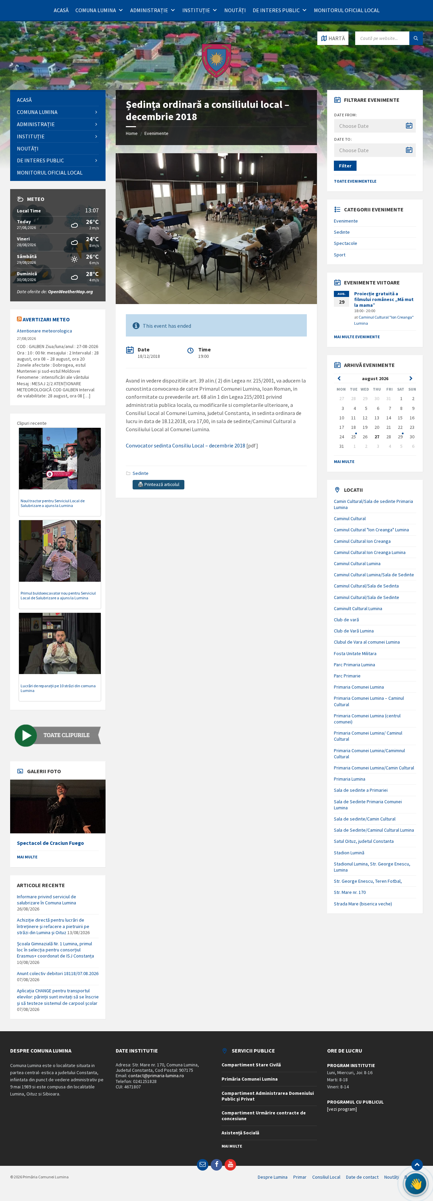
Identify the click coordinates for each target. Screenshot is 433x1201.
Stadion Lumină (349, 853)
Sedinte (141, 473)
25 (353, 437)
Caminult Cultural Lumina (358, 608)
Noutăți (235, 10)
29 (400, 437)
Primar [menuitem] (299, 1177)
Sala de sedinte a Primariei (361, 790)
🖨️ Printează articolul (158, 484)
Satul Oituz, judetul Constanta (364, 841)
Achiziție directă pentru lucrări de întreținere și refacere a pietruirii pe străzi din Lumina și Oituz (53, 926)
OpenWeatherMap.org (70, 291)
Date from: (345, 114)
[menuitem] (58, 100)
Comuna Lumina (95, 10)
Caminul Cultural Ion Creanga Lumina (370, 552)
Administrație (149, 10)
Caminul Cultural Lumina (357, 563)
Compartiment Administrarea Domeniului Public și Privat (268, 1096)
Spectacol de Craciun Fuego (50, 843)
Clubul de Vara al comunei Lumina (367, 642)
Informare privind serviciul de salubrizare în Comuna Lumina (46, 900)
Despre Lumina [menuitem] (273, 1177)
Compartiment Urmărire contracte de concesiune (264, 1116)
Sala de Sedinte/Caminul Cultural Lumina (374, 830)
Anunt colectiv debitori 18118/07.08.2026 (57, 973)
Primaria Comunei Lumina (359, 687)
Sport (339, 255)
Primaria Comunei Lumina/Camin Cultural (374, 768)
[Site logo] (216, 76)
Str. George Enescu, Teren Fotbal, (368, 881)
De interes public (276, 10)
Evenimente (156, 133)
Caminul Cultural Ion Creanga (362, 541)
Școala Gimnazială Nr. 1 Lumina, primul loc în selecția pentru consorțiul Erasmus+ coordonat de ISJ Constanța (55, 950)
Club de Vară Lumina (354, 631)
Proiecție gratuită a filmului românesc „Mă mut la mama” (384, 299)
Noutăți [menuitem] (391, 1177)
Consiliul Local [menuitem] (326, 1177)
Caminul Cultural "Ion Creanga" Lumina (371, 530)
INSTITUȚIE (196, 10)
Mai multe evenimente (357, 336)
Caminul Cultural (350, 518)
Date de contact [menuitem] (362, 1177)
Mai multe (27, 856)
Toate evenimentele (355, 181)
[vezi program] (342, 1109)
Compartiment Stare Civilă (251, 1065)
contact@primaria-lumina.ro (156, 1075)
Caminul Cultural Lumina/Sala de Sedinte (374, 575)
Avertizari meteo (46, 319)
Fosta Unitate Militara (355, 653)
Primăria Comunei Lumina (250, 1079)
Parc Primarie (347, 676)
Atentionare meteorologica (44, 331)
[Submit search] (416, 38)
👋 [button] (415, 1183)
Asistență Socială (240, 1133)
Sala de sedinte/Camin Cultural (364, 819)
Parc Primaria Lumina (354, 665)
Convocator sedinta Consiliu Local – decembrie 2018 (185, 445)
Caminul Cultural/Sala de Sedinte (366, 597)
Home (132, 133)
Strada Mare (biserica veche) (363, 904)
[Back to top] (417, 1165)
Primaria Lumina (349, 779)
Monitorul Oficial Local (347, 10)
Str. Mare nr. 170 (350, 892)
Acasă (61, 10)
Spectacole (345, 243)
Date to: (343, 139)
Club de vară (346, 620)
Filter (345, 166)
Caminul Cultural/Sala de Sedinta (366, 586)
